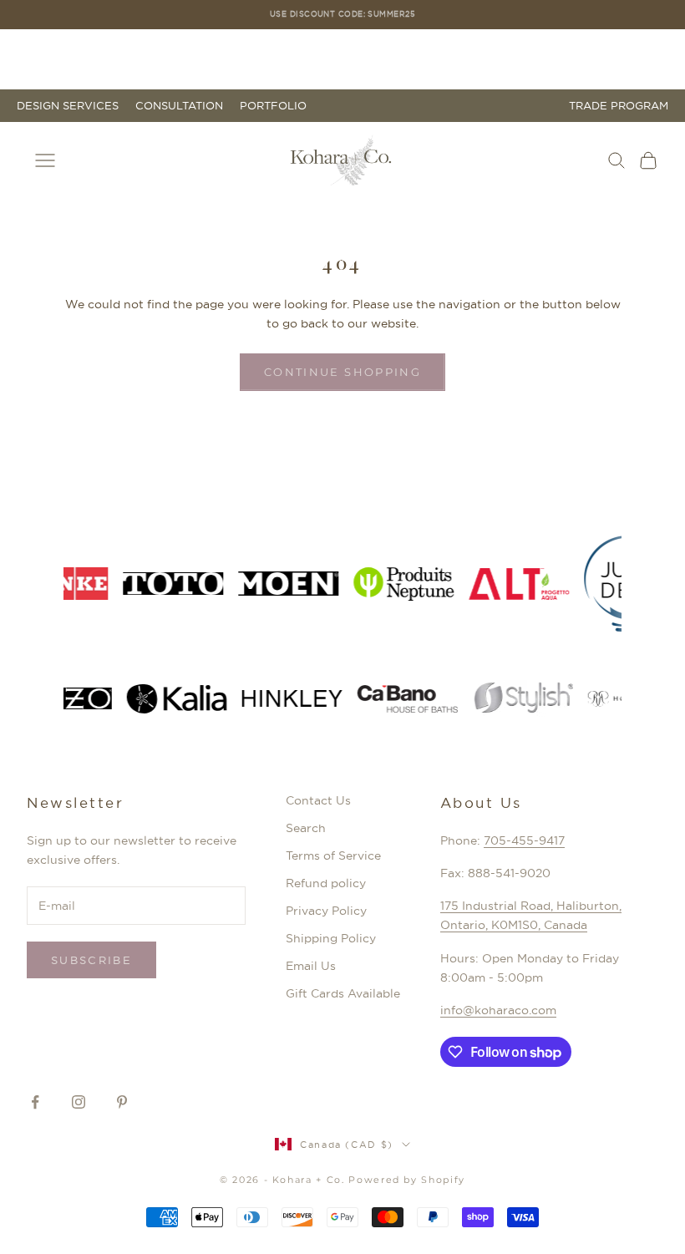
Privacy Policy (326, 910)
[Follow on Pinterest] (122, 1102)
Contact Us (318, 800)
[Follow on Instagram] (78, 1102)
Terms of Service (333, 855)
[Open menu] (45, 160)
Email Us (311, 965)
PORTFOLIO (273, 105)
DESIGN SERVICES (68, 105)
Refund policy (326, 883)
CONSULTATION (179, 105)
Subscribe (91, 960)
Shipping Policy (331, 938)
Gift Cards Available (343, 993)
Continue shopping (342, 371)
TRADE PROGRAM (618, 105)
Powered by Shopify (406, 1179)
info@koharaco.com (498, 1010)
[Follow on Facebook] (35, 1102)
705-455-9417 (524, 840)
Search (306, 827)
